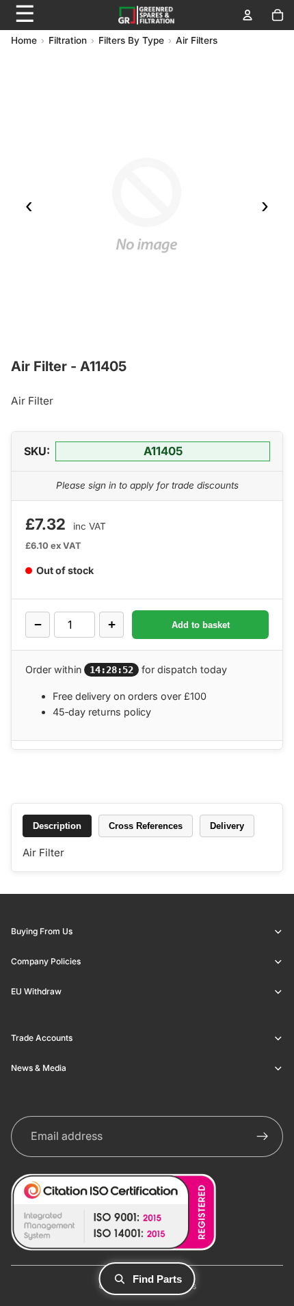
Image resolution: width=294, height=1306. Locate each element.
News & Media (38, 1068)
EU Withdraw (36, 991)
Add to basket (201, 625)
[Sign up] (262, 1136)
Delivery (227, 826)
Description (57, 826)
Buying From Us (41, 931)
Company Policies (46, 961)
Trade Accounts (41, 1038)
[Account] (247, 15)
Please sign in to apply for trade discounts (147, 485)
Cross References (146, 826)
